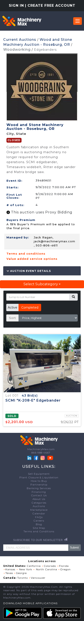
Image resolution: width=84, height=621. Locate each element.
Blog (39, 524)
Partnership (38, 484)
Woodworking (17, 49)
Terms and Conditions (38, 531)
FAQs (39, 517)
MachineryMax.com (41, 449)
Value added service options (32, 258)
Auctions (39, 506)
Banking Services (39, 488)
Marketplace (39, 509)
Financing (39, 491)
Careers (38, 520)
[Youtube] (50, 457)
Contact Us (39, 495)
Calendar (38, 513)
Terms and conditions (25, 253)
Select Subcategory (41, 284)
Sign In (16, 5)
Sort (12, 318)
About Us (39, 499)
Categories (38, 502)
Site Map (39, 528)
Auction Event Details (30, 270)
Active (12, 307)
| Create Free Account (50, 5)
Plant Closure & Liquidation (38, 477)
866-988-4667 (40, 452)
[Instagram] (43, 457)
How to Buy (39, 480)
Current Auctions (19, 40)
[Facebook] (36, 457)
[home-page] (21, 21)
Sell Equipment (39, 473)
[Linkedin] (29, 457)
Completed (29, 307)
